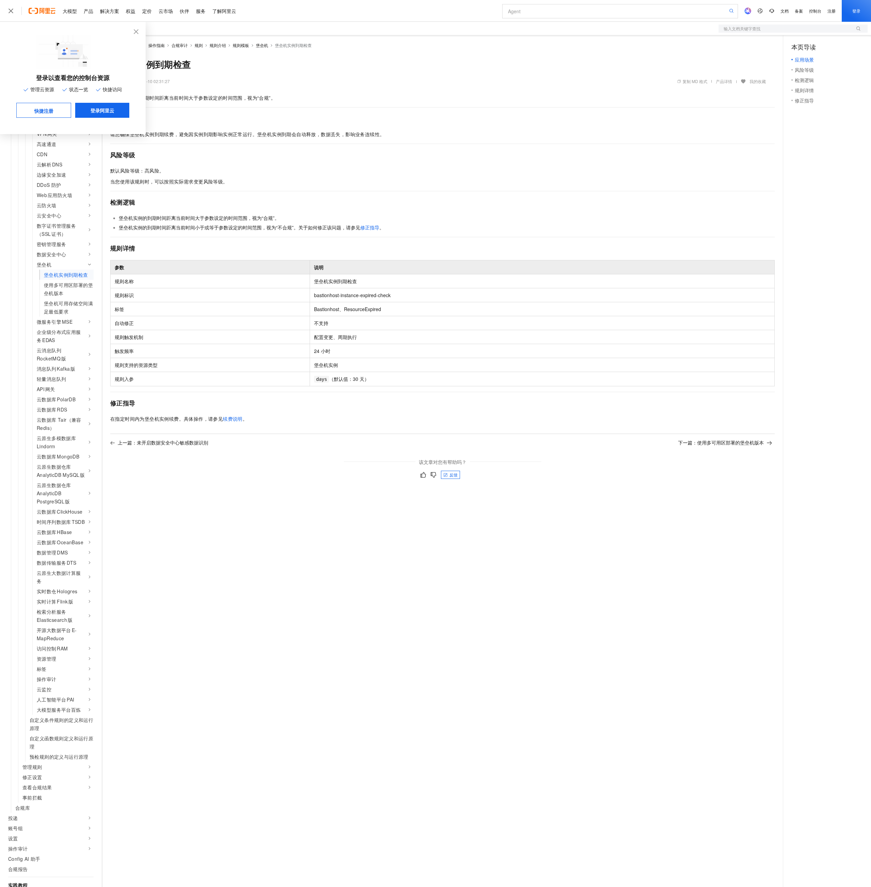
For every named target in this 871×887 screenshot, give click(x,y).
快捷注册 (43, 110)
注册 (831, 11)
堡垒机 (262, 45)
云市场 (166, 10)
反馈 (453, 475)
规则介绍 (218, 45)
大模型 (70, 10)
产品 (88, 10)
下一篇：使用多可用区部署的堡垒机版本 (721, 442)
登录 (856, 11)
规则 (199, 45)
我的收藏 (758, 81)
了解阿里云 (224, 10)
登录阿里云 (102, 110)
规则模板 (241, 45)
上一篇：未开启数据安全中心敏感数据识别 (163, 442)
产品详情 (724, 81)
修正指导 (369, 227)
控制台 (815, 11)
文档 (784, 11)
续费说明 (233, 418)
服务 (201, 10)
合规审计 (179, 45)
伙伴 (184, 10)
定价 (147, 10)
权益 (130, 10)
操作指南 (156, 45)
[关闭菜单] (11, 11)
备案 (799, 11)
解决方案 (109, 10)
